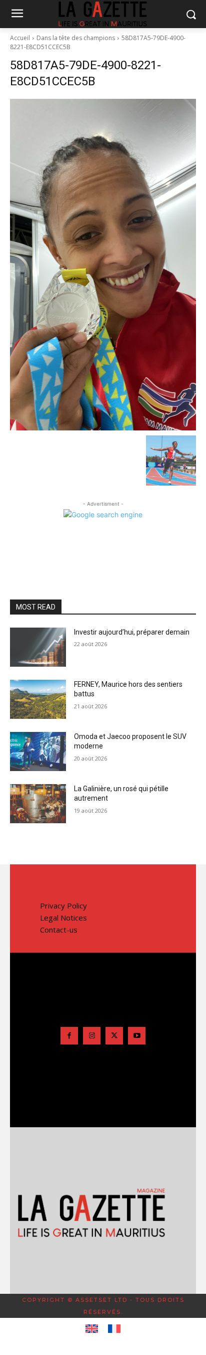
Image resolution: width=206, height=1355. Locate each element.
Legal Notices (63, 918)
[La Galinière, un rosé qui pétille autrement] (38, 803)
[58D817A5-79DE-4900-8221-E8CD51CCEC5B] (103, 264)
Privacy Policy (63, 905)
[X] (114, 1035)
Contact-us (59, 930)
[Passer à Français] (114, 1329)
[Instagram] (91, 1035)
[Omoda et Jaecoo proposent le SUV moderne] (38, 751)
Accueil (20, 38)
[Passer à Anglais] (91, 1329)
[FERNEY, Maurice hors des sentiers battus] (38, 699)
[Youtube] (137, 1035)
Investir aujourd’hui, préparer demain (132, 632)
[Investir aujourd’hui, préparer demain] (38, 647)
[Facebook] (69, 1035)
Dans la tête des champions (75, 38)
